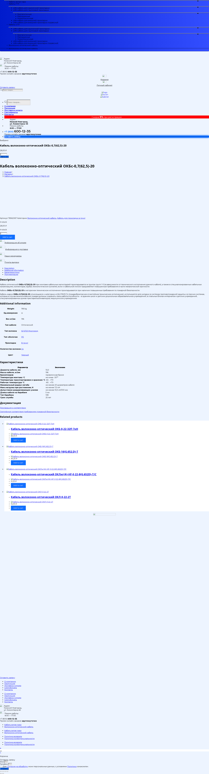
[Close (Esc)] (1, 771)
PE (22, 337)
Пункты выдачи (12, 262)
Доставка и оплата (12, 686)
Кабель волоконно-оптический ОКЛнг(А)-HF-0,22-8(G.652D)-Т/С (53, 474)
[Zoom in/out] (7, 771)
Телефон (4, 764)
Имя (2, 762)
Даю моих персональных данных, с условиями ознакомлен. (45, 766)
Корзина (104, 80)
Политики (72, 766)
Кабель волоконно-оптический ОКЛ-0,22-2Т (41, 497)
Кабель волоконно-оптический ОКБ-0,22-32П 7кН (44, 429)
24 (22, 349)
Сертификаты (10, 688)
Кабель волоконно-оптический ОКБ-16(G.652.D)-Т (44, 451)
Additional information (14, 270)
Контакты (8, 690)
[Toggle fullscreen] (5, 771)
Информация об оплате (15, 243)
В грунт (24, 343)
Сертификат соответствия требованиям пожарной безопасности (29, 412)
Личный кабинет (104, 85)
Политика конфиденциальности (19, 739)
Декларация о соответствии (13, 408)
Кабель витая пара (12, 725)
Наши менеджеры (13, 256)
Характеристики (11, 272)
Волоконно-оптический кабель (41, 218)
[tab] (106, 268)
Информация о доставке (16, 249)
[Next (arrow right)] (3, 773)
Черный (25, 355)
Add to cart (4, 157)
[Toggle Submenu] (106, 0)
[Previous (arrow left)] (1, 773)
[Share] (3, 771)
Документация (11, 274)
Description (9, 268)
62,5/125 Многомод (29, 331)
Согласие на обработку (17, 766)
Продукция (9, 684)
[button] (7, 87)
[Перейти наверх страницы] (0, 748)
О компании (10, 682)
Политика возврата (13, 736)
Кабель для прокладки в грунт (71, 218)
